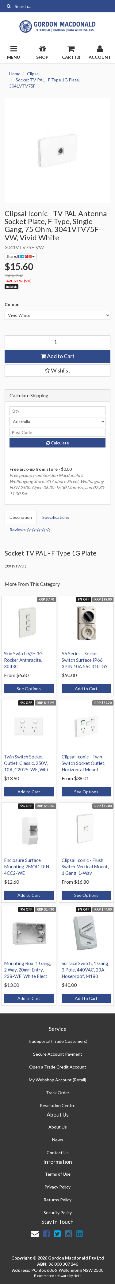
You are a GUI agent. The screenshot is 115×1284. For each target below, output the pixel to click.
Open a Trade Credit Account (57, 1066)
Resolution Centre (57, 1105)
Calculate (59, 442)
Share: (11, 256)
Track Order (57, 1092)
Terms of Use (58, 1174)
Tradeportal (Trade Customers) (57, 1041)
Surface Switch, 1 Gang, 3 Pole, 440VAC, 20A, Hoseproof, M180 (85, 969)
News (57, 1139)
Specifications (55, 517)
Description (21, 517)
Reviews (18, 529)
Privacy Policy (57, 1186)
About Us (57, 1126)
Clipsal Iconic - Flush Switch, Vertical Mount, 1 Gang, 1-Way (85, 866)
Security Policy (58, 1212)
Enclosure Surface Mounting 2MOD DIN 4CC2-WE (26, 866)
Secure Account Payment (57, 1054)
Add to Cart (60, 356)
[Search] (9, 6)
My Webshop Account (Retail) (57, 1079)
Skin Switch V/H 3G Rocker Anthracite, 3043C (23, 660)
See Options (29, 688)
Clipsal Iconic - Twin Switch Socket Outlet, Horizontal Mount (83, 763)
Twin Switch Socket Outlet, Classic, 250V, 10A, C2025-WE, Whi (26, 763)
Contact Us (58, 1152)
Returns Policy (57, 1199)
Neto (77, 1276)
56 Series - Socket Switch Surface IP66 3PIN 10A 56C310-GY (85, 660)
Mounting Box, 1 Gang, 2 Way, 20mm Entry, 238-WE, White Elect (27, 969)
